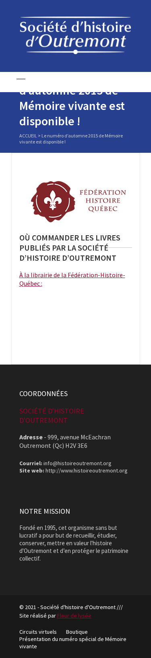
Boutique (77, 631)
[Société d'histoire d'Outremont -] (75, 52)
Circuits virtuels (38, 631)
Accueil (28, 136)
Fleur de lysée (74, 615)
